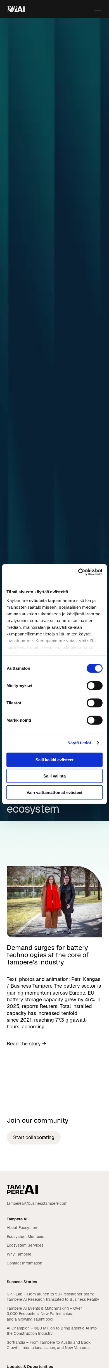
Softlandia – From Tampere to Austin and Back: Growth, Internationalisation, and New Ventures (49, 1345)
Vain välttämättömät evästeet (54, 792)
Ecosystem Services (25, 1245)
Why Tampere (19, 1254)
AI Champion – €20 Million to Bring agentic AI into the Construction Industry (52, 1331)
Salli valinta (54, 776)
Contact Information (24, 1263)
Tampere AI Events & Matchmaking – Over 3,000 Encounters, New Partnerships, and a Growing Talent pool (44, 1314)
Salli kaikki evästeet (54, 759)
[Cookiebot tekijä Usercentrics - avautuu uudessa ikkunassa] (78, 572)
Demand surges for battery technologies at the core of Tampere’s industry (48, 955)
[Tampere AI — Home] (16, 9)
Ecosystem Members (25, 1236)
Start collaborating (33, 1137)
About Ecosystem (22, 1227)
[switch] (95, 685)
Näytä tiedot (79, 742)
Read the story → (26, 1043)
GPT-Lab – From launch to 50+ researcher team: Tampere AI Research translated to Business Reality (53, 1297)
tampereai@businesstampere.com (37, 1203)
